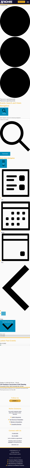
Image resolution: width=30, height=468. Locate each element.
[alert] (15, 99)
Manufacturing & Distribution (16, 463)
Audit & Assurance (16, 417)
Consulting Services (16, 424)
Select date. (2, 334)
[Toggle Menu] (28, 2)
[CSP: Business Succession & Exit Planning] (15, 363)
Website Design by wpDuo (15, 454)
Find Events (5, 154)
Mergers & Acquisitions (16, 422)
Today (1, 319)
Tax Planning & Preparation (16, 419)
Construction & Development (16, 462)
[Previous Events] (15, 310)
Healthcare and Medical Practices (15, 465)
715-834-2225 (15, 433)
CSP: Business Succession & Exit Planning (13, 384)
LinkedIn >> (15, 401)
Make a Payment (21, 1)
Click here (10, 442)
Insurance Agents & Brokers (16, 460)
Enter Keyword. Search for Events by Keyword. (10, 117)
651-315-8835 (15, 436)
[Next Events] (3, 313)
